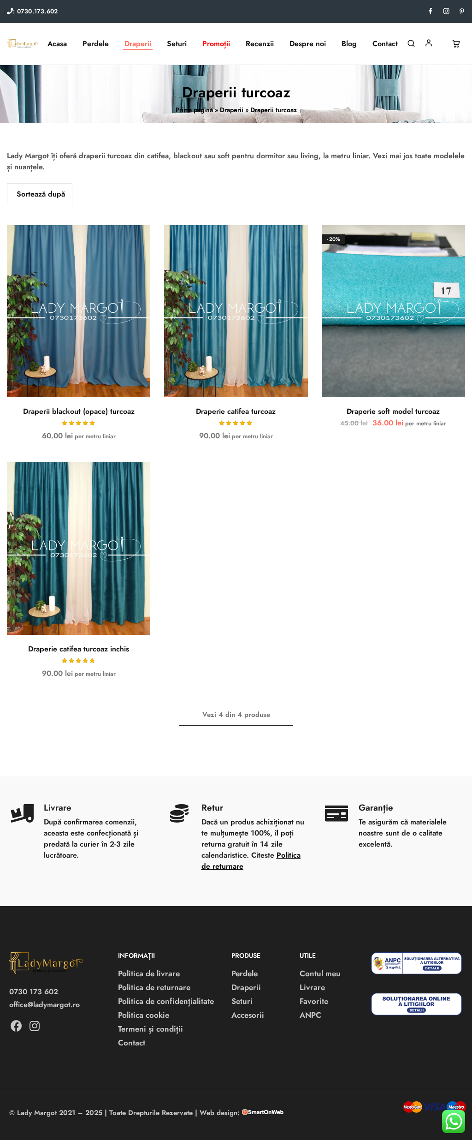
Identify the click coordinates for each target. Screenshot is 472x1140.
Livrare (312, 987)
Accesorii (247, 1015)
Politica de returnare (154, 987)
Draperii (231, 109)
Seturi (242, 1001)
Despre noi (307, 44)
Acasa (57, 44)
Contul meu (320, 973)
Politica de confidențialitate (166, 1001)
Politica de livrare (149, 973)
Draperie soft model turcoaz (393, 411)
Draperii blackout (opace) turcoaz (79, 411)
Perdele (244, 973)
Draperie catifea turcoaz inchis (78, 649)
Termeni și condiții (150, 1028)
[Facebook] (16, 1026)
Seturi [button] (177, 44)
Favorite (314, 1001)
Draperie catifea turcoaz (236, 411)
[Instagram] (34, 1026)
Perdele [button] (96, 44)
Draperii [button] (137, 44)
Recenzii (260, 44)
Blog (349, 44)
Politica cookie (143, 1015)
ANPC (310, 1015)
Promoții (216, 44)
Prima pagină (194, 109)
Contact (385, 44)
